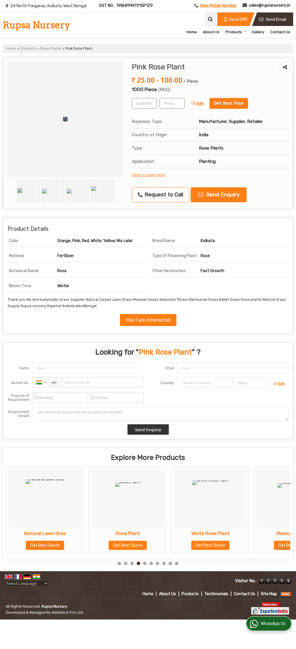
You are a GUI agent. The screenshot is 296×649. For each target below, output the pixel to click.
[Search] (210, 19)
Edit (200, 103)
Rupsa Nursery (36, 25)
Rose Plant (61, 533)
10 (176, 563)
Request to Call (163, 194)
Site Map (269, 593)
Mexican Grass (226, 533)
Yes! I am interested (148, 320)
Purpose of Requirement (18, 398)
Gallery (258, 32)
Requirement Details (18, 414)
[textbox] (172, 103)
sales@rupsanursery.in (269, 5)
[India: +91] (40, 382)
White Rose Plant (144, 533)
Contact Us (280, 32)
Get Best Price (229, 103)
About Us (211, 32)
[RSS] (286, 593)
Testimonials (216, 593)
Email (169, 368)
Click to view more (149, 174)
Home (191, 32)
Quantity (167, 382)
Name (24, 368)
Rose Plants (50, 48)
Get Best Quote (61, 545)
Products (233, 32)
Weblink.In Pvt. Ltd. (68, 612)
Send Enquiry (222, 194)
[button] (218, 5)
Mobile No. (20, 382)
